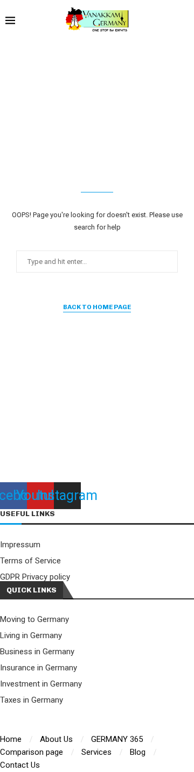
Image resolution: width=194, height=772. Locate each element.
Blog (138, 752)
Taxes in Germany (31, 700)
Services (96, 752)
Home (11, 739)
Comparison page (31, 752)
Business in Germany (37, 652)
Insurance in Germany (38, 668)
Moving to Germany (34, 620)
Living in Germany (31, 636)
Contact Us (20, 765)
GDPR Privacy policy (35, 577)
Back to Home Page (97, 307)
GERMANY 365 (117, 739)
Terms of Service (30, 561)
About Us (56, 739)
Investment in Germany (41, 684)
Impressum (20, 545)
